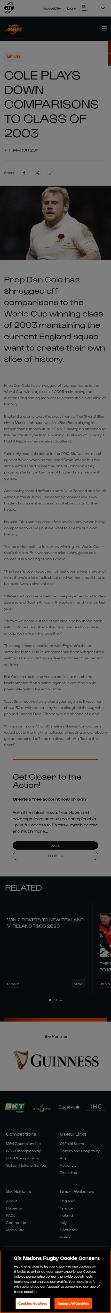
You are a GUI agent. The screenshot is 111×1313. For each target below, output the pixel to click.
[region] (55, 1282)
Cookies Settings (32, 1303)
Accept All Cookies (73, 1303)
